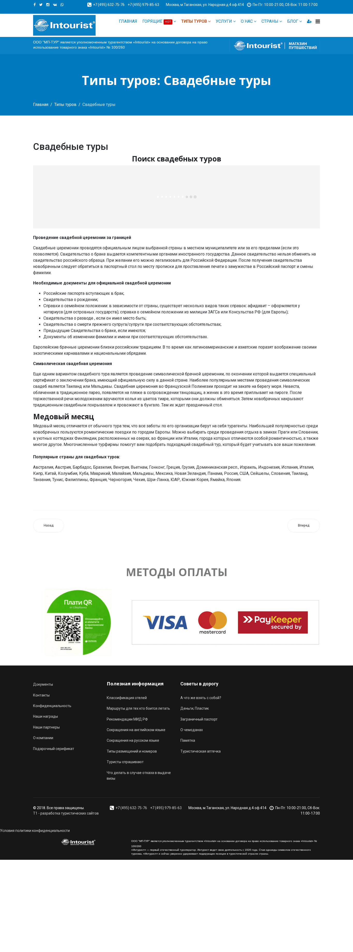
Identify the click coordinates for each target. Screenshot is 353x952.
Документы (43, 684)
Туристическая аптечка (200, 751)
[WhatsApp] (62, 5)
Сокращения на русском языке (133, 740)
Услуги (224, 21)
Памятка (187, 740)
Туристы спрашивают (125, 762)
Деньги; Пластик (194, 708)
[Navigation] (318, 21)
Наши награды (45, 716)
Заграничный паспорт (199, 719)
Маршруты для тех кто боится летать (138, 708)
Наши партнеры (46, 727)
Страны (270, 21)
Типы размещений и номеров (132, 751)
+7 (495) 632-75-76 (109, 5)
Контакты (41, 695)
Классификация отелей (127, 698)
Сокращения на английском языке (136, 730)
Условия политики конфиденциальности (35, 831)
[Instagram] (47, 5)
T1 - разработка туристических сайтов (66, 813)
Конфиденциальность (52, 706)
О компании (43, 738)
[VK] (55, 5)
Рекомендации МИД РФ (127, 719)
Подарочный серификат (53, 749)
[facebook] (35, 5)
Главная (128, 21)
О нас (247, 21)
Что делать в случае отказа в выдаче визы (139, 775)
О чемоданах (191, 730)
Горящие (156, 21)
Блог (292, 21)
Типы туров (194, 21)
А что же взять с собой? (200, 698)
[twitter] (41, 5)
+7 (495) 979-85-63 (143, 5)
